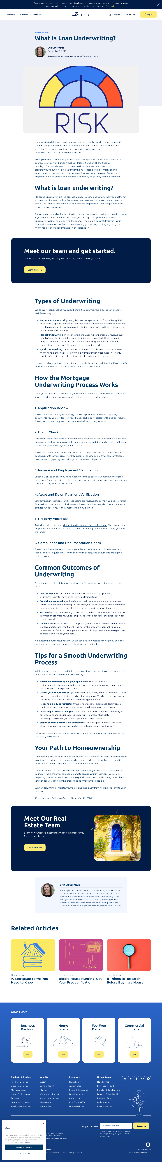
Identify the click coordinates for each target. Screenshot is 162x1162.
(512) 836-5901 (112, 6)
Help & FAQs (103, 1082)
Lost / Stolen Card (105, 1086)
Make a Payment (105, 1106)
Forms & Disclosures (78, 1090)
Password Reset (104, 1098)
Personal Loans (18, 1098)
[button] (130, 16)
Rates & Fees (75, 1082)
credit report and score (52, 438)
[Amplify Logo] (81, 14)
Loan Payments (76, 1094)
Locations (116, 14)
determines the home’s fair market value (85, 525)
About (43, 1082)
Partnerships (46, 1106)
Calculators (74, 1098)
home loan (42, 200)
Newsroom (45, 1102)
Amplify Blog (75, 1086)
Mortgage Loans (18, 1090)
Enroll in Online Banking (108, 1090)
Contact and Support (50, 1098)
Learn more (33, 269)
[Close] (43, 1123)
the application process (103, 217)
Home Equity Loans (20, 1094)
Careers (43, 1090)
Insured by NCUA (144, 1149)
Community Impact (49, 1094)
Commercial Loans (20, 1102)
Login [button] (149, 14)
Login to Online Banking (108, 1094)
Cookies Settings (24, 1153)
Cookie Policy (54, 1153)
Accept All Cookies (24, 1147)
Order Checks (103, 1102)
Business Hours (76, 1106)
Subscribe (141, 1126)
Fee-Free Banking (19, 1082)
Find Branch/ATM (77, 1102)
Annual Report (47, 1086)
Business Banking (19, 1086)
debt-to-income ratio (71, 452)
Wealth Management (21, 1106)
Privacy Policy (114, 1134)
